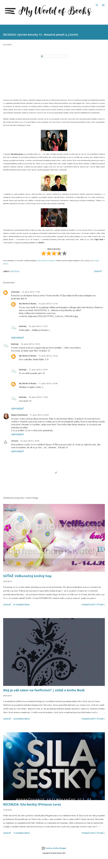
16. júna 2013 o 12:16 (47, 303)
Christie (14, 441)
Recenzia (15, 271)
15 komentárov (21, 833)
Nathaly (22, 326)
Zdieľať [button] (98, 271)
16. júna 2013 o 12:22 (47, 355)
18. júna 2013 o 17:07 (38, 326)
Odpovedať (17, 337)
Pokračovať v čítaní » (93, 604)
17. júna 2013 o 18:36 (47, 383)
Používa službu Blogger (55, 848)
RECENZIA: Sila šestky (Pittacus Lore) (32, 804)
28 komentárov (21, 718)
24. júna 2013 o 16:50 (29, 441)
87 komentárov (21, 604)
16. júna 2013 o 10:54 (30, 344)
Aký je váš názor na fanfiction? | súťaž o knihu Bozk (44, 690)
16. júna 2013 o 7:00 (31, 292)
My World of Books (27, 303)
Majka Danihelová (19, 415)
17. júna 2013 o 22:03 (39, 415)
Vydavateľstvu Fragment (46, 260)
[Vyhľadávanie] (97, 4)
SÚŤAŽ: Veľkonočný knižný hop (27, 576)
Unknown (15, 292)
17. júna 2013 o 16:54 (38, 369)
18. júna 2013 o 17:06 (38, 397)
